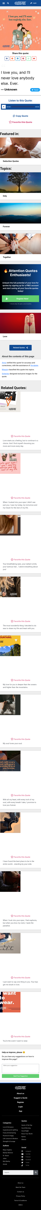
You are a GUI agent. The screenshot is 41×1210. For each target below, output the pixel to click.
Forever (6, 226)
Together (7, 257)
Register (20, 1102)
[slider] (22, 106)
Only (5, 196)
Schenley (5, 374)
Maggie (5, 369)
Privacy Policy (20, 1196)
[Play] (4, 107)
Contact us (20, 1192)
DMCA (20, 1205)
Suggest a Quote (20, 1098)
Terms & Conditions (20, 1200)
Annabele (34, 365)
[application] (20, 107)
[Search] (35, 1172)
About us (20, 1093)
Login (20, 1107)
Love (5, 336)
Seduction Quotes (11, 161)
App (20, 1111)
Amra (4, 363)
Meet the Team (20, 1187)
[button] (4, 3)
